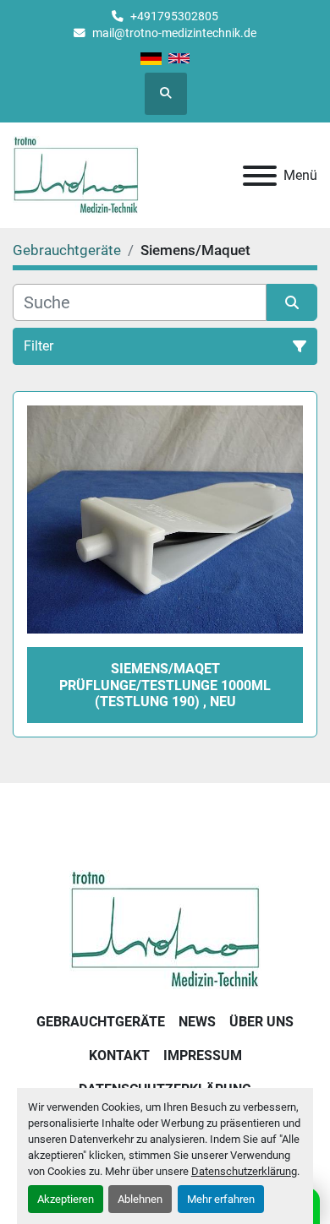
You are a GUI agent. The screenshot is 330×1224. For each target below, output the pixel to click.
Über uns (261, 1022)
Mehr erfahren (221, 1199)
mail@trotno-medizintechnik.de (174, 33)
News (197, 1022)
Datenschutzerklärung (244, 1171)
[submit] (292, 302)
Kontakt (119, 1055)
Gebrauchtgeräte (100, 1022)
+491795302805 (174, 16)
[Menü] (260, 176)
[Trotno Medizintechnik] (165, 929)
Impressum (202, 1055)
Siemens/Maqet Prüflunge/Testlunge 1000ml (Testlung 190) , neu (165, 685)
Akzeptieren (65, 1199)
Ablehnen (140, 1199)
